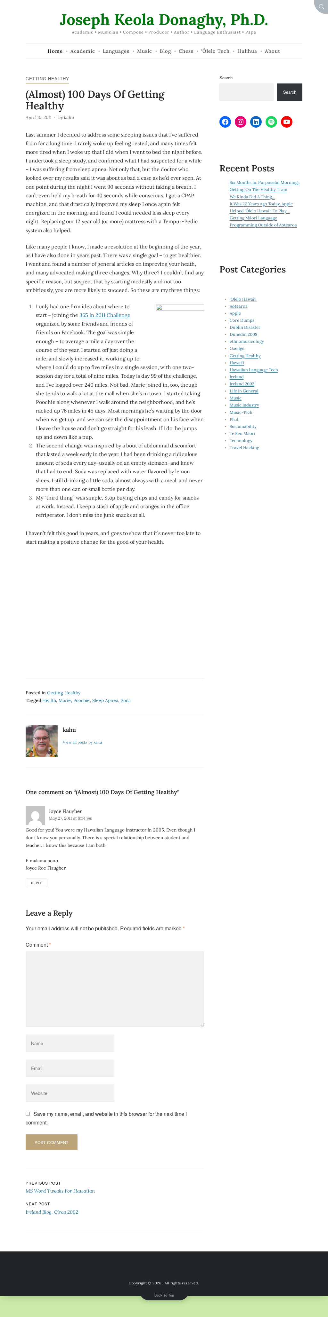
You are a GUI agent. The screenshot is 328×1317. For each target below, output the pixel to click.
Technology (241, 440)
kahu (69, 117)
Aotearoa (239, 306)
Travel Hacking (244, 447)
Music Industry (244, 405)
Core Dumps (242, 320)
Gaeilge (237, 348)
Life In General (244, 391)
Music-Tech (241, 412)
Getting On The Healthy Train (258, 189)
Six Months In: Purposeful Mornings (264, 182)
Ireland (237, 377)
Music (236, 398)
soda (126, 700)
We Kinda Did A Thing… (252, 197)
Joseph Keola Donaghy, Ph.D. (164, 19)
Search (226, 78)
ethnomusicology (247, 341)
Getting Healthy (47, 78)
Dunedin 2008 (243, 334)
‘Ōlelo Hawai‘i (243, 299)
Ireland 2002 (242, 384)
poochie (81, 700)
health (49, 700)
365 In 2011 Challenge (104, 315)
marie (65, 700)
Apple (235, 313)
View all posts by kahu (82, 742)
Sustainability (243, 426)
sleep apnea (105, 700)
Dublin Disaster (245, 327)
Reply (36, 883)
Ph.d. (234, 419)
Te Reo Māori (242, 433)
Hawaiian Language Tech (254, 370)
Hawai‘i (237, 363)
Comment (38, 944)
